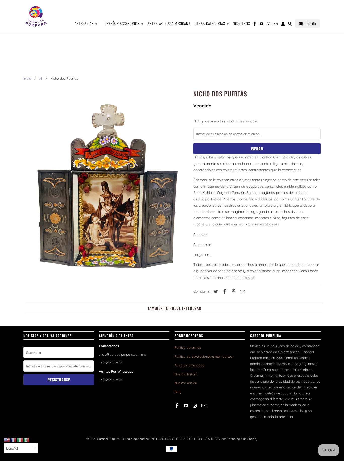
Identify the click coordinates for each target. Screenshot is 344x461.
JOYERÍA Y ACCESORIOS (123, 23)
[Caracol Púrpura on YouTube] (186, 406)
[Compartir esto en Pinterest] (233, 291)
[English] (7, 440)
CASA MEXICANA (177, 23)
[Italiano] (20, 440)
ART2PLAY (155, 23)
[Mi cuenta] (283, 24)
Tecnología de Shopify (242, 439)
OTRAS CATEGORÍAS (212, 23)
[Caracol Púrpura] (36, 16)
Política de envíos (188, 347)
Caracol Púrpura (108, 439)
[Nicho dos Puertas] (105, 191)
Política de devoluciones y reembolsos (203, 356)
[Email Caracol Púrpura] (204, 406)
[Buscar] (290, 24)
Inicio (27, 78)
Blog (178, 392)
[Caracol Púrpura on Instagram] (195, 406)
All (41, 78)
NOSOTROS (241, 23)
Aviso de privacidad (190, 365)
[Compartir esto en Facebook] (224, 291)
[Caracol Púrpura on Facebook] (177, 406)
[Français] (13, 440)
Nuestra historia (186, 374)
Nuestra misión (186, 383)
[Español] (26, 440)
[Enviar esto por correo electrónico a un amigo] (242, 291)
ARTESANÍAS (86, 23)
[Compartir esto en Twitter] (215, 291)
